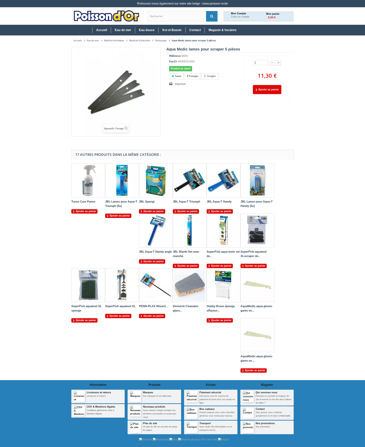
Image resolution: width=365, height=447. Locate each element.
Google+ (211, 76)
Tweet (177, 76)
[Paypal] (223, 439)
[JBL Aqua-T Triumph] (190, 180)
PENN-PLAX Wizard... (153, 306)
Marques (148, 392)
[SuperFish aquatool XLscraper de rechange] (257, 231)
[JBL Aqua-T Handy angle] (156, 231)
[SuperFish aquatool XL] (122, 285)
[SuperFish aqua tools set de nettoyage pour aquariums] (223, 231)
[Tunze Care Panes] (88, 180)
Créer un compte (240, 16)
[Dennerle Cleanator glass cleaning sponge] (190, 285)
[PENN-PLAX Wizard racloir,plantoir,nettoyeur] (156, 285)
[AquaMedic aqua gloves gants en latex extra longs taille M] (257, 285)
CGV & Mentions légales (101, 406)
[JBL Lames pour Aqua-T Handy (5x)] (257, 180)
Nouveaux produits (154, 406)
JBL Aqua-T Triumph (186, 201)
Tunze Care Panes (83, 201)
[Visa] (173, 439)
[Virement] (146, 439)
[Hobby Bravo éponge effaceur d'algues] (223, 285)
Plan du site (150, 423)
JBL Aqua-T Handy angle (155, 251)
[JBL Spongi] (156, 180)
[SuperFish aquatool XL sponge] (88, 285)
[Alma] (198, 439)
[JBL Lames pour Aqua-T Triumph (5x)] (122, 180)
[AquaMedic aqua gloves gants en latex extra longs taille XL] (257, 335)
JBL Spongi (147, 201)
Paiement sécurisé (210, 392)
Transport (205, 423)
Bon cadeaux (207, 409)
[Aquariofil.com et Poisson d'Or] (106, 16)
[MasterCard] (161, 439)
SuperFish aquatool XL (120, 306)
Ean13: (173, 61)
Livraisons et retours (99, 392)
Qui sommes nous (266, 392)
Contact (260, 409)
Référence (175, 55)
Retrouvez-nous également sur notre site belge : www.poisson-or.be (182, 3)
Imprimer (180, 84)
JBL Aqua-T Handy (219, 201)
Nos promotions (265, 423)
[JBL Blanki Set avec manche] (190, 231)
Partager (193, 76)
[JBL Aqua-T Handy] (223, 180)
